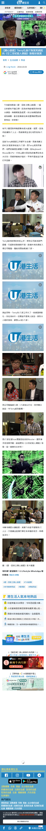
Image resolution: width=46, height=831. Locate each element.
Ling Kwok (11, 66)
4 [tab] (25, 14)
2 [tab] (20, 14)
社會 (15, 792)
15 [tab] (25, 20)
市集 (13, 786)
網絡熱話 (32, 586)
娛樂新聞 (29, 12)
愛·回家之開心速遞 (12, 582)
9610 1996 (14, 574)
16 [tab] (27, 20)
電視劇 (22, 586)
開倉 (18, 786)
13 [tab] (20, 20)
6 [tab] (29, 14)
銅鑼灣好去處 (7, 789)
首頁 (5, 60)
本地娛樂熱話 (9, 586)
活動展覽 (5, 786)
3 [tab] (22, 14)
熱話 (23, 60)
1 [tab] (18, 14)
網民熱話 (5, 802)
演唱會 (7, 7)
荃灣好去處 (31, 789)
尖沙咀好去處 (27, 786)
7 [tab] (18, 17)
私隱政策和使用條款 (26, 815)
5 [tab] (27, 14)
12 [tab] (29, 17)
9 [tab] (22, 17)
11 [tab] (27, 17)
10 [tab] (25, 17)
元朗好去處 (20, 789)
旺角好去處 (6, 792)
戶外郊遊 (31, 792)
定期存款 (38, 12)
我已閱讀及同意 (23, 821)
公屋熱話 (20, 12)
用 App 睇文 (37, 72)
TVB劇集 (28, 582)
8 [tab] (20, 17)
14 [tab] (22, 20)
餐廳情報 (22, 792)
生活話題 (14, 60)
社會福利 (5, 795)
